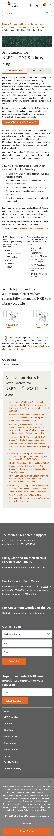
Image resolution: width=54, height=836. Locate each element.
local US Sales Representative (31, 567)
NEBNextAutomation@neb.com (34, 229)
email (45, 586)
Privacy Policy (22, 810)
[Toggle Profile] (50, 5)
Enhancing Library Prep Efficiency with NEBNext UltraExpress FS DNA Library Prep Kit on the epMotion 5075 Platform (28, 456)
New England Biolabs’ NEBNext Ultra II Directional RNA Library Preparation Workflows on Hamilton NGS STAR (29, 498)
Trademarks (10, 743)
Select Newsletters (15, 701)
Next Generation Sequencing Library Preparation (25, 27)
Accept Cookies (27, 831)
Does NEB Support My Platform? (20, 122)
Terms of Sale (11, 749)
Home (4, 24)
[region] (27, 807)
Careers (8, 723)
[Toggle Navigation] (4, 6)
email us (6, 544)
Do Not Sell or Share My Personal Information (27, 816)
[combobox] (23, 13)
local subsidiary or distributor (30, 613)
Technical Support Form (26, 540)
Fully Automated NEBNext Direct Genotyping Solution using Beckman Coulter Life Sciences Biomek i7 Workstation (28, 479)
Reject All (27, 824)
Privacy (8, 756)
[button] (47, 13)
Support (8, 711)
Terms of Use (11, 736)
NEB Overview (11, 717)
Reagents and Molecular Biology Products (28, 24)
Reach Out (14, 661)
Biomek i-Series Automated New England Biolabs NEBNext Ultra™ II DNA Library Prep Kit (29, 447)
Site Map (8, 730)
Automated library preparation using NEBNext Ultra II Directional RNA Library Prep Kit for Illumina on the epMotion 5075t (29, 418)
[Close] (50, 782)
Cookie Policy (11, 762)
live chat (29, 590)
